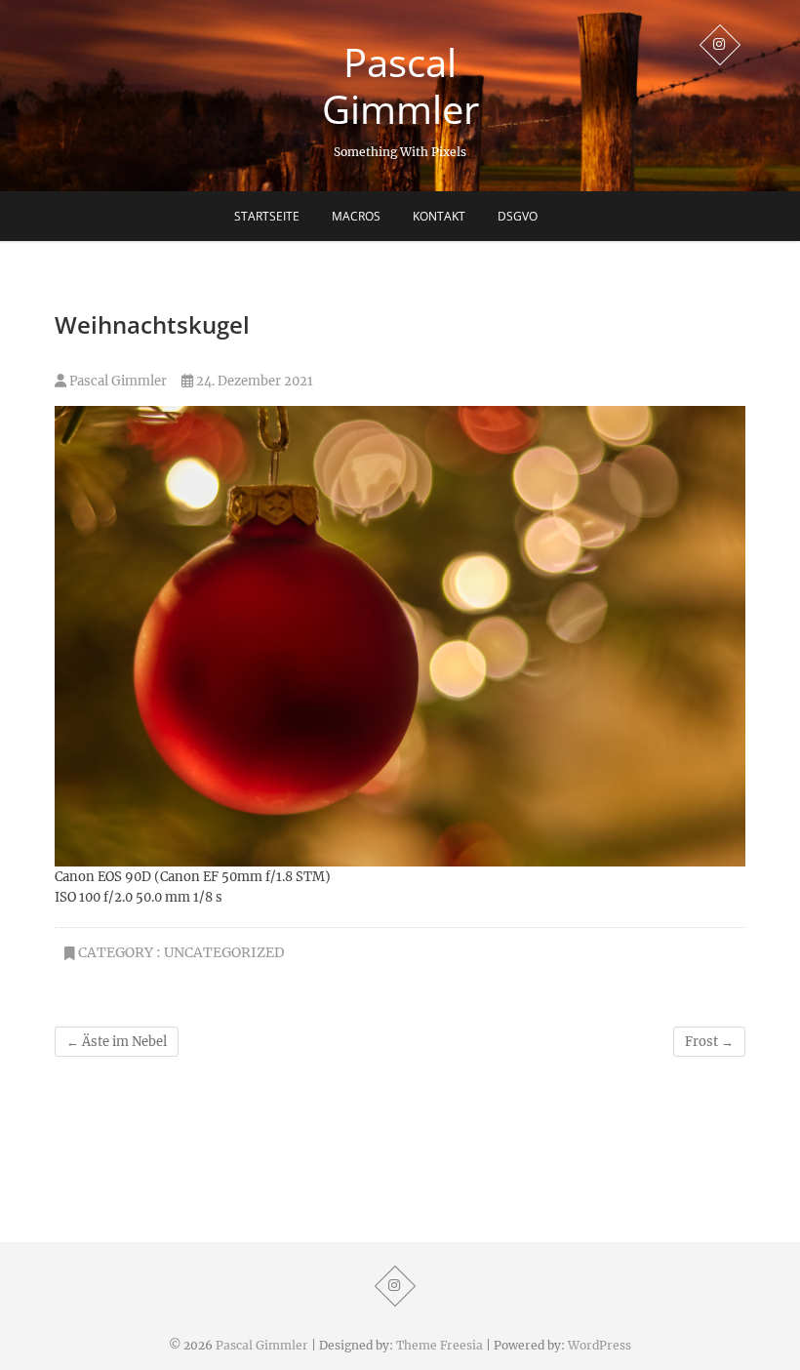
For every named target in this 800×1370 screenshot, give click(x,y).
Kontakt (439, 216)
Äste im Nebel (116, 1041)
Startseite (267, 216)
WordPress (599, 1345)
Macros (356, 216)
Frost (709, 1041)
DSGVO (518, 216)
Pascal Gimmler (400, 86)
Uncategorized (224, 952)
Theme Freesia (439, 1345)
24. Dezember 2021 (253, 381)
